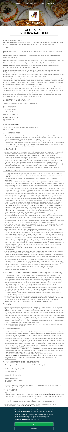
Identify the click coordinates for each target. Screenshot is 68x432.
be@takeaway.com (13, 124)
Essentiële (34, 428)
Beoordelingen (31, 3)
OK (34, 424)
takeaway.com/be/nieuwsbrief (46, 394)
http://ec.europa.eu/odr (12, 355)
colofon (50, 3)
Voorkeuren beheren (20, 417)
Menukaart (20, 3)
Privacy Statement (25, 406)
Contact (42, 3)
